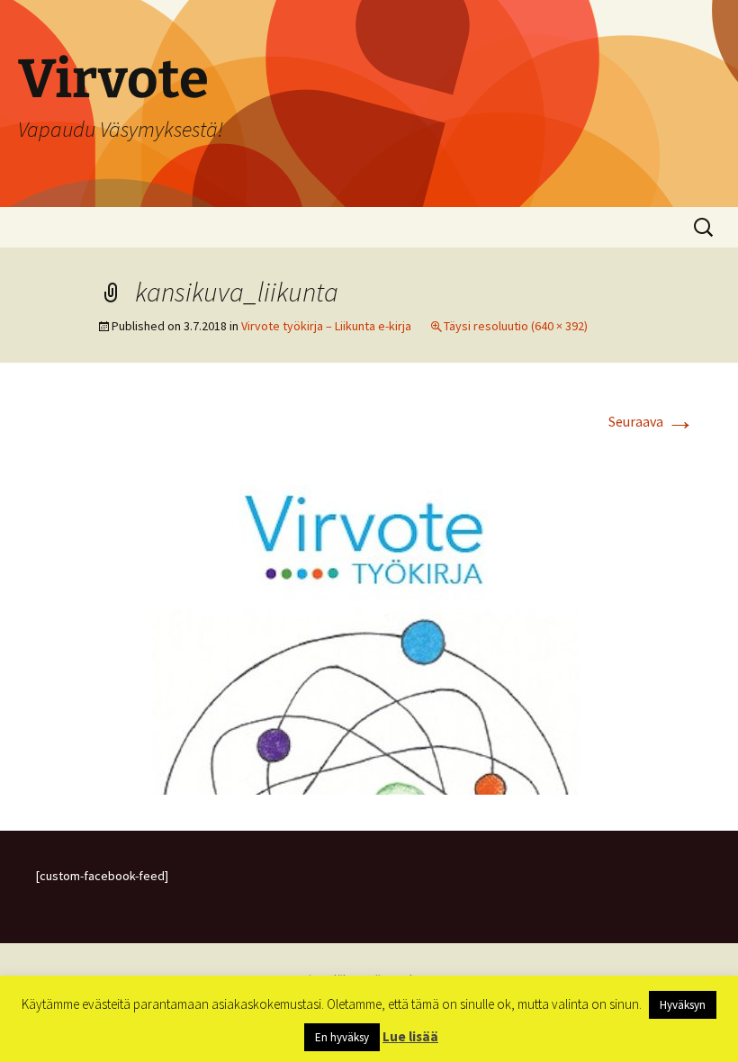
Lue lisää (410, 1036)
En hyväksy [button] (342, 1037)
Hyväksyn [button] (683, 1004)
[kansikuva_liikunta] (369, 617)
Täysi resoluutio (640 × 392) (516, 326)
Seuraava (651, 421)
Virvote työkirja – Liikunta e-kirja (326, 326)
